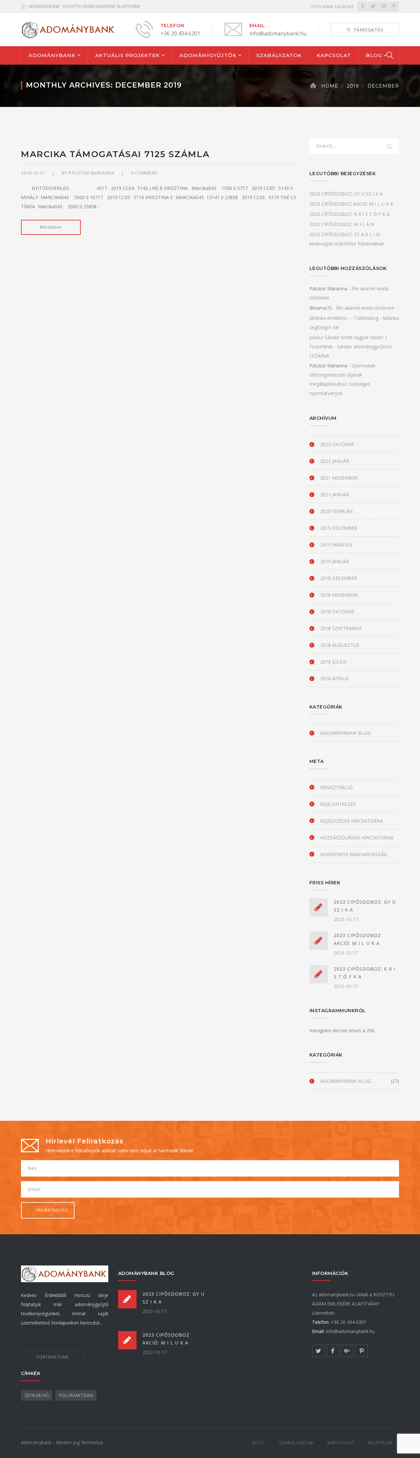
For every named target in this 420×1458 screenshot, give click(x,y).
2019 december (338, 528)
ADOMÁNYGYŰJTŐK (208, 55)
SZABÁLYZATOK (279, 55)
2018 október (337, 611)
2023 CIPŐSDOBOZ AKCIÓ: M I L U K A (351, 204)
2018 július (333, 662)
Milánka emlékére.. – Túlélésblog (343, 318)
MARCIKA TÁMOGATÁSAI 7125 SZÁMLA (115, 154)
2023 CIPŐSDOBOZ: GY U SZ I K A (346, 194)
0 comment (144, 173)
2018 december (338, 578)
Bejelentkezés (338, 804)
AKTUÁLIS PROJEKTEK (127, 55)
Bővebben (51, 227)
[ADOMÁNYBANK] (68, 29)
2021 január (334, 494)
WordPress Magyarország (353, 854)
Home (329, 86)
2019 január (334, 561)
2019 (353, 86)
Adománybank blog (345, 733)
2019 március (336, 545)
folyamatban (76, 1395)
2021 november (339, 478)
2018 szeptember (341, 628)
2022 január (334, 461)
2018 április (334, 678)
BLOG (374, 55)
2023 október (337, 444)
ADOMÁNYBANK (52, 55)
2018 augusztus (339, 645)
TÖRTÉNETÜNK (52, 1357)
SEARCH (390, 147)
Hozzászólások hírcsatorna (356, 837)
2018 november (339, 595)
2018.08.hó (36, 1395)
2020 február (336, 511)
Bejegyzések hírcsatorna (351, 821)
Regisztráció (336, 787)
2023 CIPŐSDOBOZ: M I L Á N (341, 224)
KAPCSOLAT (334, 55)
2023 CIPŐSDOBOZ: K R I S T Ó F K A (349, 214)
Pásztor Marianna (92, 173)
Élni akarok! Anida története (365, 308)
